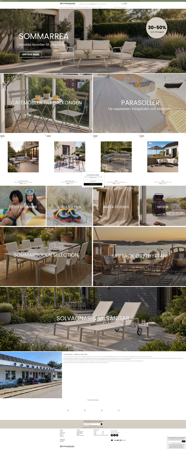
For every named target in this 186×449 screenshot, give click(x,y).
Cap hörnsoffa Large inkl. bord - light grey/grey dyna (116, 182)
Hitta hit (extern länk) (80, 435)
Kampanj (115, 7)
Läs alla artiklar (62, 440)
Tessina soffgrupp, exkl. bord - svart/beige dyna (23, 182)
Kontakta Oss (62, 433)
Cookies (61, 431)
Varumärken (119, 7)
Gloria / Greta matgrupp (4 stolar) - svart (70, 182)
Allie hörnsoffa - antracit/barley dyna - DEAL (162, 182)
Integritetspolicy (62, 432)
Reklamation (62, 436)
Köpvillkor (61, 435)
